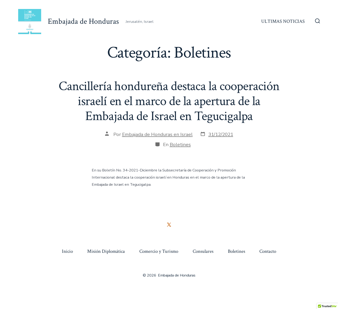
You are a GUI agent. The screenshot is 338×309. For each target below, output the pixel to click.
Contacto (267, 251)
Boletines (180, 144)
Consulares (203, 251)
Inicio (67, 251)
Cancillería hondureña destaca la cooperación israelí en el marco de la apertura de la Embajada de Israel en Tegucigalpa (169, 101)
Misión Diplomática (106, 251)
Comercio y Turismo (158, 251)
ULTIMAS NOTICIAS (283, 21)
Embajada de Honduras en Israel (157, 134)
